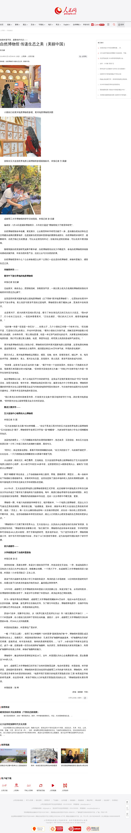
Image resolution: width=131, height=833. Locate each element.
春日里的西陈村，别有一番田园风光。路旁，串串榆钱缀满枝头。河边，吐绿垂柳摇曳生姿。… (37, 716)
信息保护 (107, 800)
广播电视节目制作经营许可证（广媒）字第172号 (91, 812)
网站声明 (90, 800)
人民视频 (53, 790)
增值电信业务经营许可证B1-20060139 (63, 812)
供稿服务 (73, 800)
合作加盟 (64, 800)
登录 (122, 24)
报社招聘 (39, 800)
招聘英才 (47, 800)
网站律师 (98, 800)
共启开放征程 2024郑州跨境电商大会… (112, 58)
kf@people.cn (47, 808)
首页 (1, 24)
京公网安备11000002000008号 (110, 816)
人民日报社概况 (18, 800)
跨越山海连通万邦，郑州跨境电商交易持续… (114, 79)
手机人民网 (28, 790)
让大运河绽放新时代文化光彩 (13, 724)
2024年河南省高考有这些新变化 (110, 84)
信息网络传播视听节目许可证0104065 (23, 816)
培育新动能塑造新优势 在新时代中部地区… (114, 95)
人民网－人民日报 (27, 56)
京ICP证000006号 (94, 816)
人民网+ (16, 790)
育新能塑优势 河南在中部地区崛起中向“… (113, 90)
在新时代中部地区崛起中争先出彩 (110, 74)
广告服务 (56, 800)
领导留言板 (41, 790)
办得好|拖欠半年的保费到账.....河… (111, 48)
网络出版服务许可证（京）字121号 (77, 816)
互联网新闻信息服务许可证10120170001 (36, 812)
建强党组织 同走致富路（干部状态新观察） (19, 712)
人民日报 (4, 790)
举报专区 (86, 24)
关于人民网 (29, 800)
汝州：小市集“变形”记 (107, 63)
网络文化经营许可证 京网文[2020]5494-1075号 (50, 816)
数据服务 (81, 800)
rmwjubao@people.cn (93, 808)
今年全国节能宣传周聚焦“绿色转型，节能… (114, 53)
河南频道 (10, 30)
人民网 (2, 30)
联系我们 (115, 800)
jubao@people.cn (86, 804)
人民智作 (65, 790)
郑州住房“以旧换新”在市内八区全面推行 (112, 69)
